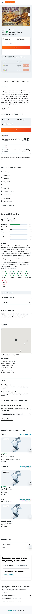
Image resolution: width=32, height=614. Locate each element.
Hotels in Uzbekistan (24, 609)
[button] (2, 2)
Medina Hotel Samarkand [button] (7, 455)
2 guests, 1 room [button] (7, 43)
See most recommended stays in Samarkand (25, 499)
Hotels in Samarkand (9, 574)
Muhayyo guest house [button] (6, 488)
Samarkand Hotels (12, 610)
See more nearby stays (25, 434)
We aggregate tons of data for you (11, 598)
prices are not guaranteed (7, 590)
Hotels (10, 609)
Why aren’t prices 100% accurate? (11, 601)
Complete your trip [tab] (8, 565)
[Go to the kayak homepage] (10, 2)
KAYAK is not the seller (8, 595)
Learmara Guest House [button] (7, 521)
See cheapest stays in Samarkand (25, 466)
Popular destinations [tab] (21, 565)
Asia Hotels (16, 609)
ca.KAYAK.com (4, 609)
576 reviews (19, 32)
